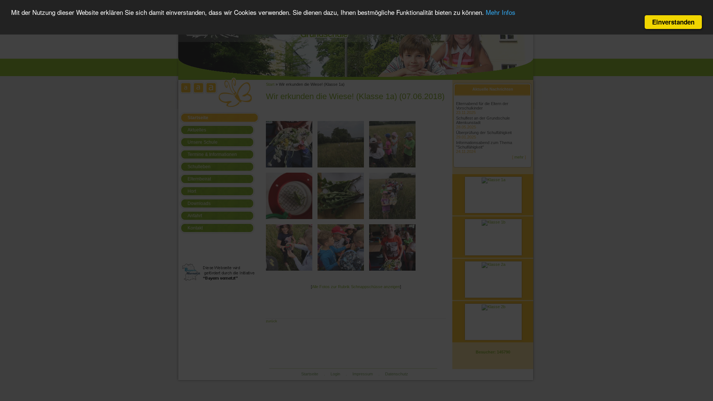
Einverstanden (673, 21)
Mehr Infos (500, 12)
